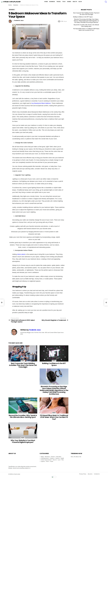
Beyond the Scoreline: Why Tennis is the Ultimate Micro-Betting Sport (23, 416)
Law (59, 459)
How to (54, 459)
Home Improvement (46, 459)
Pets (62, 459)
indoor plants (21, 254)
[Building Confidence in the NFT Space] (54, 353)
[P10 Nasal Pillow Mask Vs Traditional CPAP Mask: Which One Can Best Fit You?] (54, 405)
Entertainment (22, 412)
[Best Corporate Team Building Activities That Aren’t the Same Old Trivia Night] (22, 353)
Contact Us (97, 474)
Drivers (53, 456)
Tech (63, 1)
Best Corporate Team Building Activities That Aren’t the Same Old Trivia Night (23, 365)
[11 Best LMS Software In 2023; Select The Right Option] (2, 302)
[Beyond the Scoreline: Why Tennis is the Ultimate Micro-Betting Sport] (22, 405)
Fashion (52, 458)
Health (75, 1)
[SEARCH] (106, 1)
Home (46, 1)
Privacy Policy (82, 474)
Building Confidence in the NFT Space (54, 364)
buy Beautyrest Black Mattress (41, 103)
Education (58, 456)
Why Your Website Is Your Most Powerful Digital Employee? (23, 441)
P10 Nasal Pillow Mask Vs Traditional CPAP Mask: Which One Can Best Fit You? (54, 417)
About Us (90, 474)
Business (52, 1)
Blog (80, 1)
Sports (42, 461)
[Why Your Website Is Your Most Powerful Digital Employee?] (22, 430)
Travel (58, 1)
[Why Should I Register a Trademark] (106, 302)
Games (69, 1)
